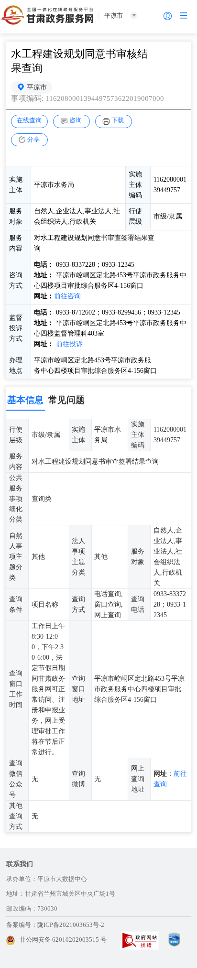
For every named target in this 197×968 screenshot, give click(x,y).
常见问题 (66, 400)
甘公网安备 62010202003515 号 (63, 939)
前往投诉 (69, 344)
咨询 (75, 120)
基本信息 (25, 400)
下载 (117, 120)
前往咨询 (67, 296)
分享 (33, 139)
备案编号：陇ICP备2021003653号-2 (55, 924)
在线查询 (29, 120)
